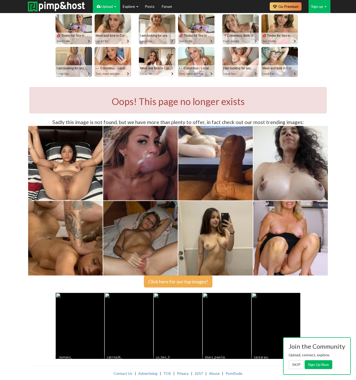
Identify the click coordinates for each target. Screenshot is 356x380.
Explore (129, 6)
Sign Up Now (318, 364)
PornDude (234, 373)
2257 (199, 373)
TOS (167, 373)
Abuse (214, 373)
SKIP (296, 364)
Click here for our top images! (178, 281)
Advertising (147, 373)
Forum (167, 6)
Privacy (183, 373)
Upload (107, 6)
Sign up (317, 6)
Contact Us (123, 373)
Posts (150, 6)
